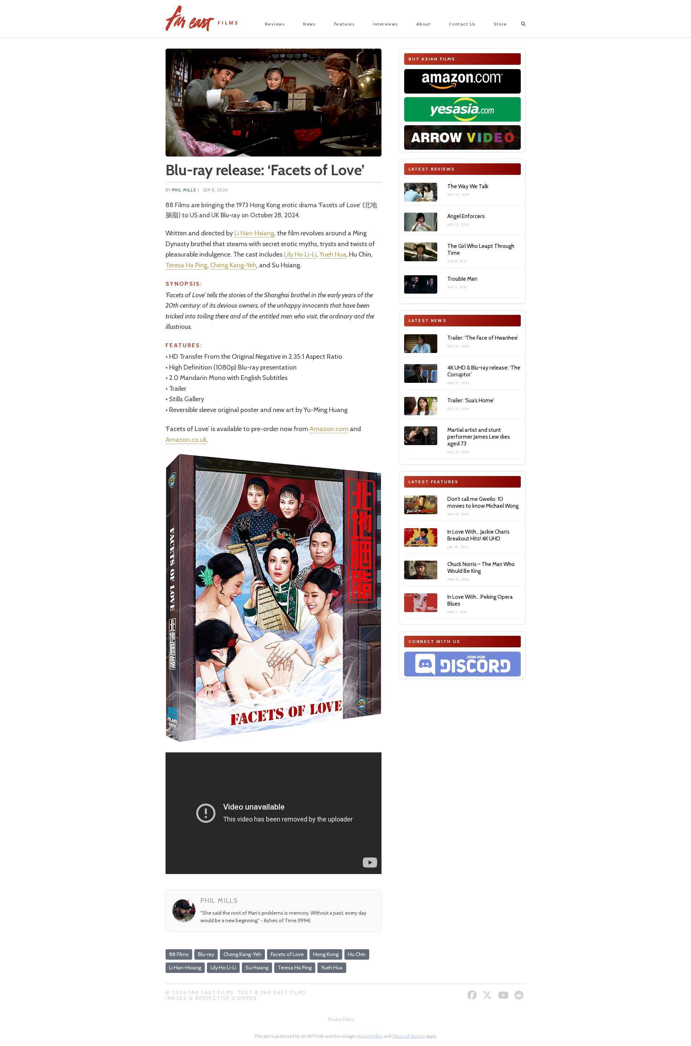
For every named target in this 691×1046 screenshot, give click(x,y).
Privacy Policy (341, 1019)
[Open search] (517, 24)
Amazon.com (329, 429)
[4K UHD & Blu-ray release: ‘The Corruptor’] (420, 373)
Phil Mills (184, 190)
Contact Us (462, 24)
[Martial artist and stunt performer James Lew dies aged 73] (420, 435)
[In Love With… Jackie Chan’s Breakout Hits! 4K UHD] (420, 537)
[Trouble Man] (420, 284)
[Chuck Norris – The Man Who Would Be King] (420, 570)
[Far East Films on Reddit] (519, 995)
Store (500, 24)
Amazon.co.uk (186, 439)
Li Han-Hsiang (254, 233)
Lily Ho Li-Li (300, 254)
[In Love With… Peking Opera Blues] (420, 602)
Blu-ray (206, 954)
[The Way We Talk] (420, 192)
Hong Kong (326, 954)
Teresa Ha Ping (186, 265)
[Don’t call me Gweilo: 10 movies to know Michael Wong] (420, 504)
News (309, 24)
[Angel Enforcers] (420, 222)
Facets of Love (287, 954)
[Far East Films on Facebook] (473, 995)
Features (344, 24)
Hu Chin (357, 954)
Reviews (275, 24)
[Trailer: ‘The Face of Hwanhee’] (420, 343)
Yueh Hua (333, 254)
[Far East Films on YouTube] (504, 995)
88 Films (179, 954)
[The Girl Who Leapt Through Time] (420, 252)
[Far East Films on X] (488, 995)
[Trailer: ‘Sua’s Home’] (420, 406)
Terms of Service (408, 1036)
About (423, 24)
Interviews (385, 24)
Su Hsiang (256, 967)
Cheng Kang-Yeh (233, 265)
